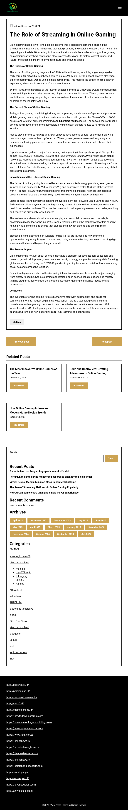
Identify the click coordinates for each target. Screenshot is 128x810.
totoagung (21, 576)
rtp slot (20, 583)
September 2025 (62, 520)
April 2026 (18, 520)
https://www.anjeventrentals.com (24, 728)
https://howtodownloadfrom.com (24, 716)
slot (12, 646)
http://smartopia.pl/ (17, 772)
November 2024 (21, 534)
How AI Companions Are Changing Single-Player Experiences (44, 492)
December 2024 (96, 527)
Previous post (21, 341)
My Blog (17, 322)
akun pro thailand (19, 562)
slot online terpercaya (21, 608)
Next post (106, 341)
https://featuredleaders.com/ (22, 753)
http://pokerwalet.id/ (17, 684)
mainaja (20, 568)
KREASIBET (16, 590)
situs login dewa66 (20, 556)
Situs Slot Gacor (18, 621)
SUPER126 (16, 602)
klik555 (20, 580)
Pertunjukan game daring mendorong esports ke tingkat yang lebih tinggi (51, 476)
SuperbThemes (78, 805)
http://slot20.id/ (15, 703)
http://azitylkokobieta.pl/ (20, 790)
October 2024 (43, 534)
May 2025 (17, 527)
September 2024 (65, 534)
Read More (19, 385)
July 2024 (86, 534)
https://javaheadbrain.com (21, 784)
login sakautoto (18, 652)
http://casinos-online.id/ (19, 709)
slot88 (13, 614)
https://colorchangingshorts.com (24, 765)
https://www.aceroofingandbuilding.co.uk (29, 722)
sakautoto (15, 596)
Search (13, 452)
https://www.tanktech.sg (19, 734)
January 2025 (74, 527)
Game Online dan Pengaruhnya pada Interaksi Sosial (39, 471)
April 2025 (35, 527)
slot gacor (15, 633)
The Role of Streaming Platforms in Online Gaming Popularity (44, 487)
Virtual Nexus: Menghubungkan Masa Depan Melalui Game (43, 482)
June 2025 (101, 520)
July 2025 (83, 520)
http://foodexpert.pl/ (17, 778)
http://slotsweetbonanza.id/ (21, 697)
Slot (12, 658)
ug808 (13, 639)
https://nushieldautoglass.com (23, 747)
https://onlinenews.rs (18, 740)
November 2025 (38, 520)
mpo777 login (23, 572)
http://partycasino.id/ (18, 691)
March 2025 (54, 527)
